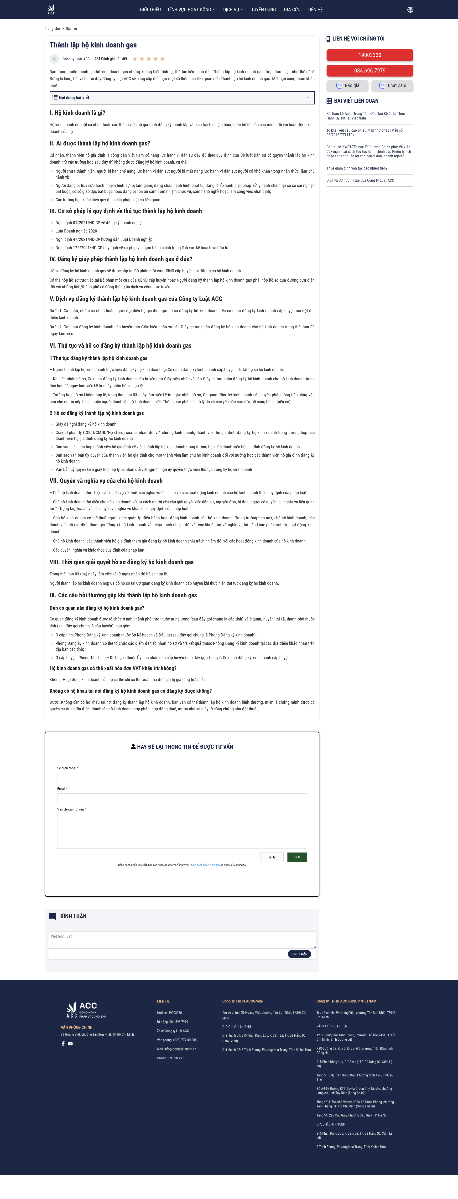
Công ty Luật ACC (76, 59)
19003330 (370, 55)
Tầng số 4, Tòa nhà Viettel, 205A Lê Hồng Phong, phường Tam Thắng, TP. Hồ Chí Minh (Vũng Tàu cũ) (355, 1104)
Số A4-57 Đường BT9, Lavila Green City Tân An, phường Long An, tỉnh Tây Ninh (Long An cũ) (354, 1090)
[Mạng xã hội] (63, 1045)
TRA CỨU (291, 9)
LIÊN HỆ (315, 9)
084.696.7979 (370, 70)
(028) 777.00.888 (185, 1040)
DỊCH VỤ (231, 9)
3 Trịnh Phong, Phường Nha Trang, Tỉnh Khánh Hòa (351, 1147)
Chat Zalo (397, 85)
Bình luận (299, 954)
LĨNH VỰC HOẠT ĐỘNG (189, 9)
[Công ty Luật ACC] (51, 10)
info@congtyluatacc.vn (180, 1049)
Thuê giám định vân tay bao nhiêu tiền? (357, 168)
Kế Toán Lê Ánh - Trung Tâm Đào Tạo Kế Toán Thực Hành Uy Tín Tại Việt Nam (366, 115)
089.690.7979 (176, 1058)
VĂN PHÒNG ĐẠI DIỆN (332, 1026)
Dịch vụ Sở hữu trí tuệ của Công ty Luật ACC (360, 180)
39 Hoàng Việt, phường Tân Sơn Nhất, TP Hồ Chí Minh (97, 1034)
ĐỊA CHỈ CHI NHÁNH (236, 1027)
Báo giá (352, 85)
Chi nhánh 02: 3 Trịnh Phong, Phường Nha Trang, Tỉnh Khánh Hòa (266, 1050)
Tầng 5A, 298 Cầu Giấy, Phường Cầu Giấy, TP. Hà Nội (352, 1115)
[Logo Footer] (85, 1011)
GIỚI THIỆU (150, 9)
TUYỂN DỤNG (263, 9)
